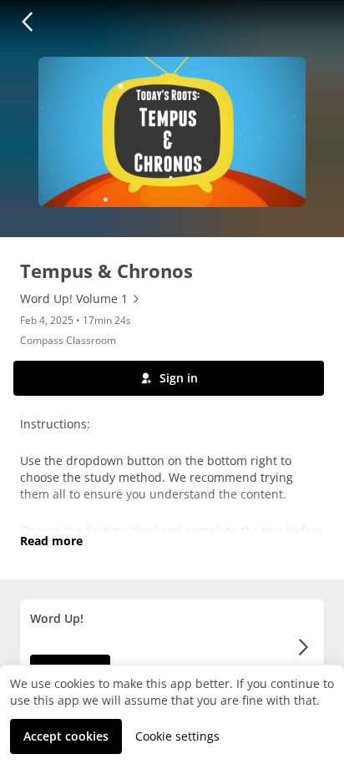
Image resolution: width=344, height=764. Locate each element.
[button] (27, 22)
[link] (80, 299)
